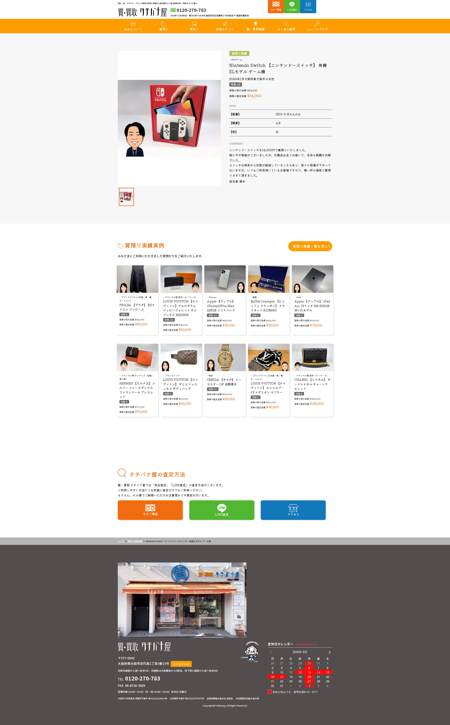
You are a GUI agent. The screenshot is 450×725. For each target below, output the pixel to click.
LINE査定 (292, 9)
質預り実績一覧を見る (310, 246)
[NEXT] (329, 651)
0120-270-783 (142, 678)
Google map (181, 663)
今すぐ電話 (276, 9)
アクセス (308, 9)
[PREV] (271, 651)
